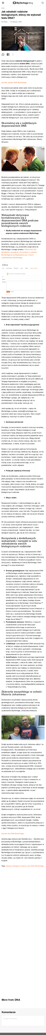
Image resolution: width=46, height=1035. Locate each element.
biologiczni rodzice (20, 866)
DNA (2, 8)
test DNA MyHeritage (35, 866)
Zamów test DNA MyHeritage (12, 833)
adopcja (9, 866)
